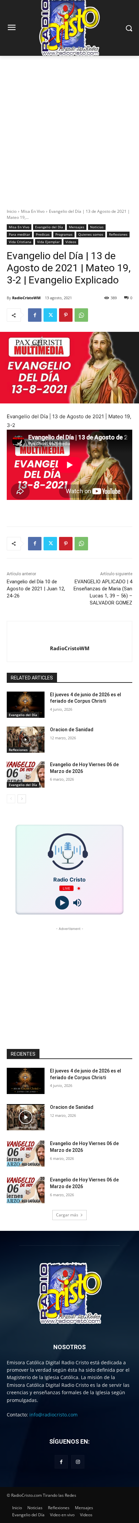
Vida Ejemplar (48, 241)
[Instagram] (77, 1461)
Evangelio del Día (49, 227)
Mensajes (76, 227)
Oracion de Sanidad (71, 729)
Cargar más (67, 1215)
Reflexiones (118, 234)
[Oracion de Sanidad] (26, 740)
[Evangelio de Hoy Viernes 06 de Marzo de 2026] (26, 775)
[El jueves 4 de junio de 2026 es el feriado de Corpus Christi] (26, 705)
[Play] (62, 902)
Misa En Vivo (33, 211)
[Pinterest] (66, 315)
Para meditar (19, 234)
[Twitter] (50, 315)
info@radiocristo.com (53, 1414)
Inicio (12, 211)
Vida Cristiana (20, 241)
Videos (70, 241)
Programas (64, 234)
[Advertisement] (69, 128)
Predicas (43, 234)
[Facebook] (34, 315)
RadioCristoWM (26, 297)
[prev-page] (11, 798)
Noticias (97, 227)
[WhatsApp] (81, 315)
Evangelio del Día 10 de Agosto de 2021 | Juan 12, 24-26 (36, 589)
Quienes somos (90, 234)
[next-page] (22, 798)
